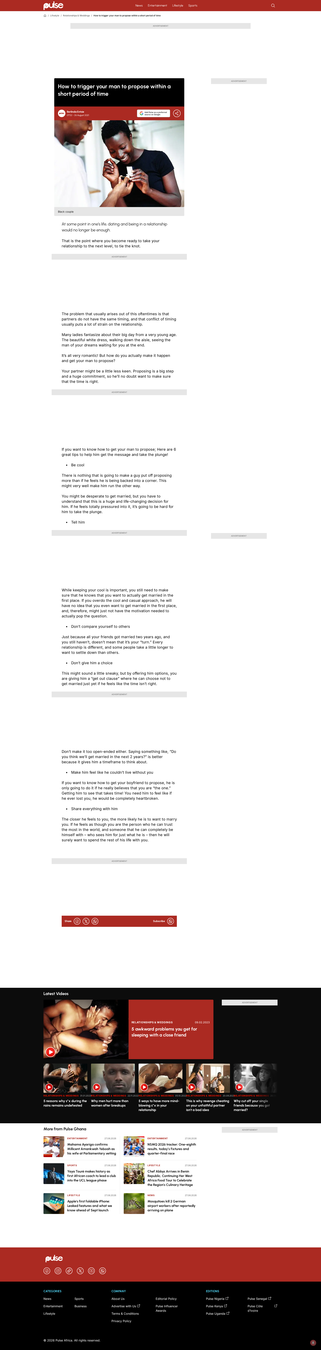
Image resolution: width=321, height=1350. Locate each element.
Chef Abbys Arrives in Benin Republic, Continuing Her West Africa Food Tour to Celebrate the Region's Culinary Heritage (170, 1178)
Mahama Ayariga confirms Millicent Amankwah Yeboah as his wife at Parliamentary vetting (91, 1148)
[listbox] (160, 1091)
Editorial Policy (166, 1299)
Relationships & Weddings (76, 15)
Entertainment (157, 5)
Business (80, 1306)
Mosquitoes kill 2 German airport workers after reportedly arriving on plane (171, 1205)
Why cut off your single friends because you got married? (252, 1105)
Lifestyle (177, 5)
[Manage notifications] (313, 1343)
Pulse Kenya (214, 1306)
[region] (160, 1091)
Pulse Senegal (257, 1299)
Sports (192, 5)
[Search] (273, 5)
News (139, 5)
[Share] (177, 113)
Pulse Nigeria (215, 1299)
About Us (117, 1299)
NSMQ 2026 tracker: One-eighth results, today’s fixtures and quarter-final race (171, 1148)
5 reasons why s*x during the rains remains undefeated (65, 1103)
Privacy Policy (121, 1321)
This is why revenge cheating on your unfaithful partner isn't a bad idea (207, 1105)
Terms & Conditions (125, 1313)
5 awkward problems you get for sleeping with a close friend (164, 1032)
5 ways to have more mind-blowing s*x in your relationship (159, 1105)
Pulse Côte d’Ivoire (255, 1308)
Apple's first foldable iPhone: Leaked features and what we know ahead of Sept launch (89, 1205)
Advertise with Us (123, 1306)
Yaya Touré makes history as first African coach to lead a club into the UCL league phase (91, 1175)
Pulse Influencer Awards (167, 1308)
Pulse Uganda (215, 1313)
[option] (65, 1092)
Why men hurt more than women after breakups (109, 1103)
